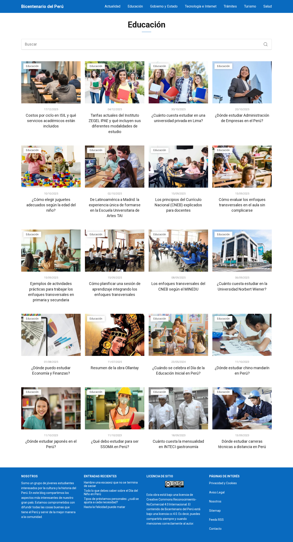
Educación (135, 6)
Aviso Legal (217, 492)
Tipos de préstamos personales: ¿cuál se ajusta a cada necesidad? (111, 500)
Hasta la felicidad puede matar (104, 507)
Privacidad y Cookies (223, 483)
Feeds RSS (216, 519)
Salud (267, 6)
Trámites (230, 6)
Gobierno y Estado (164, 6)
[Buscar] (264, 43)
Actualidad (112, 6)
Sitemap (215, 510)
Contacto (215, 528)
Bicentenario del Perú (42, 6)
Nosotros (215, 501)
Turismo (250, 6)
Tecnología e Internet (200, 6)
